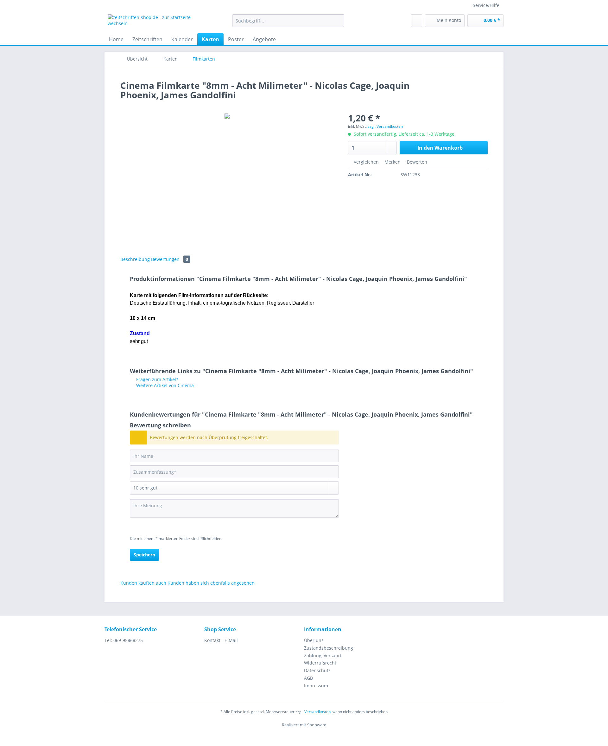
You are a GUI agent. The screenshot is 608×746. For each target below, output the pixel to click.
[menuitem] (288, 23)
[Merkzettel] (416, 20)
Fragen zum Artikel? (156, 379)
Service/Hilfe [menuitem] (486, 5)
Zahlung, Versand (322, 655)
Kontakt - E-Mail (221, 640)
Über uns (314, 640)
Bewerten (416, 162)
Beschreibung (135, 259)
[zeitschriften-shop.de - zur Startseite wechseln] (155, 22)
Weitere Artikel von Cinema (164, 385)
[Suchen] (338, 20)
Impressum (316, 686)
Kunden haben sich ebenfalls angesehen (211, 583)
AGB (308, 678)
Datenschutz (317, 670)
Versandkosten (317, 711)
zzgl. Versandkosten (385, 126)
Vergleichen (365, 162)
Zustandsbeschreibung (328, 648)
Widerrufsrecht (320, 663)
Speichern (144, 555)
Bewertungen (169, 259)
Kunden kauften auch (143, 583)
